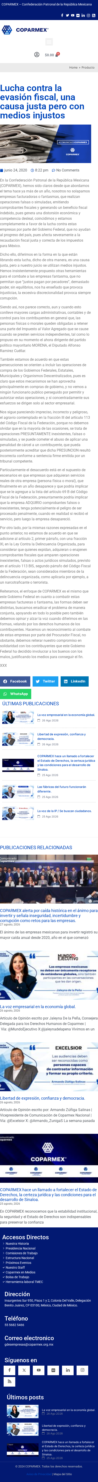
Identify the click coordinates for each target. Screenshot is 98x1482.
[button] (49, 42)
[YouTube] (38, 1370)
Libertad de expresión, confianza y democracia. (42, 1098)
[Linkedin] (68, 1370)
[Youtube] (73, 15)
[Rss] (94, 15)
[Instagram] (88, 15)
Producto (88, 67)
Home (73, 67)
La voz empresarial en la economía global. (38, 1006)
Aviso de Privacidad (39, 1474)
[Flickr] (53, 1370)
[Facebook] (62, 15)
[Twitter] (67, 15)
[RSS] (9, 1382)
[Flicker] (78, 15)
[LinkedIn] (83, 15)
